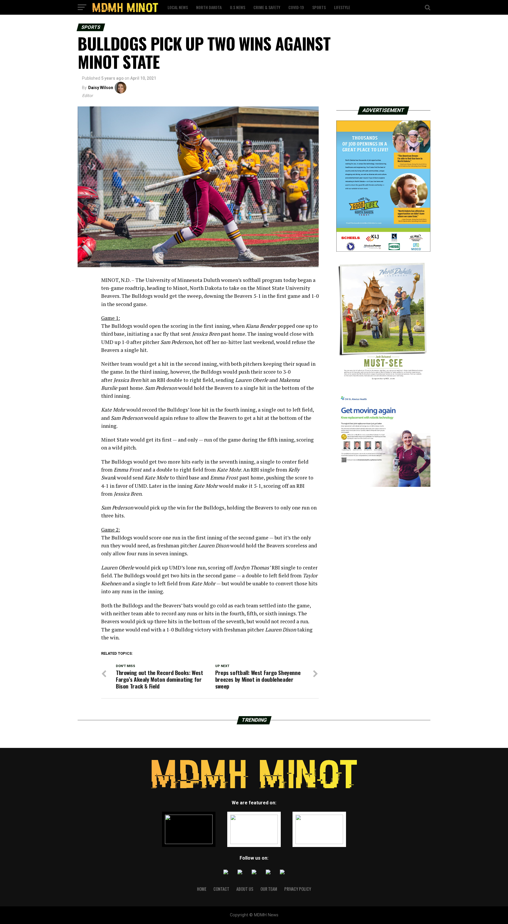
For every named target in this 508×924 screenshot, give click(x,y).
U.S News (237, 7)
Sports (319, 7)
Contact (221, 889)
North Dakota (209, 7)
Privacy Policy (297, 889)
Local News (178, 7)
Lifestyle (342, 7)
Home (201, 889)
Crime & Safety (266, 7)
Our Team (268, 889)
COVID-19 (296, 7)
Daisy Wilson (100, 87)
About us (244, 889)
